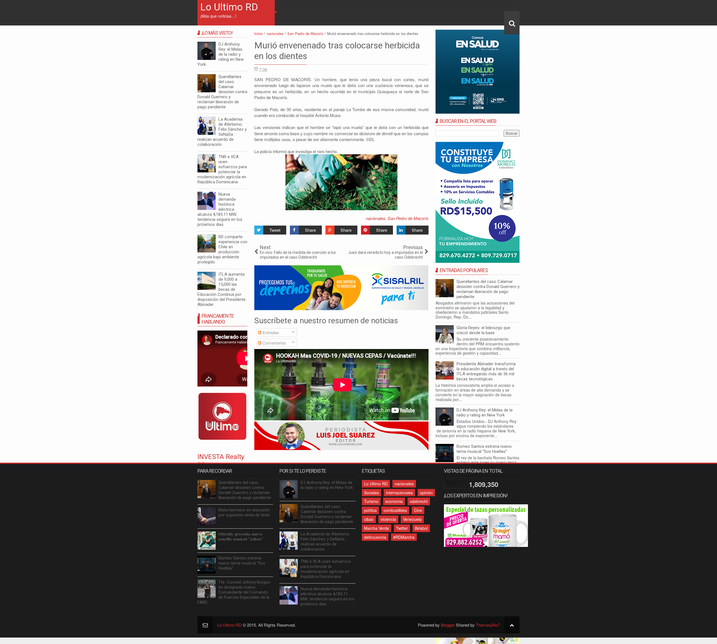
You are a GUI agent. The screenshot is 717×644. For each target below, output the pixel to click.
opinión (426, 492)
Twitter (402, 528)
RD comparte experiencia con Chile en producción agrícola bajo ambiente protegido (222, 249)
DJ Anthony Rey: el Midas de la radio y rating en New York (485, 413)
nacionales (375, 218)
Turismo (371, 501)
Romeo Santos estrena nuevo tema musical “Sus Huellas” (484, 449)
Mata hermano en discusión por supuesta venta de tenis (244, 512)
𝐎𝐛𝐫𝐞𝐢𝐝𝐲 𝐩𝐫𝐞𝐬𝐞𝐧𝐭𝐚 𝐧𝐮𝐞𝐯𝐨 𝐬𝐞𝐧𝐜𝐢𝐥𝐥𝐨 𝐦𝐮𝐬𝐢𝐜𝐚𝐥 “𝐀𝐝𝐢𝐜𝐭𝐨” (240, 536)
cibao (369, 519)
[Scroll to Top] (512, 624)
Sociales (371, 492)
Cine (418, 510)
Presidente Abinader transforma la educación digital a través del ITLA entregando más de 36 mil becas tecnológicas (486, 371)
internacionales (399, 492)
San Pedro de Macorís (408, 218)
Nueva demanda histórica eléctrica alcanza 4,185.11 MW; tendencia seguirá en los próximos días (219, 209)
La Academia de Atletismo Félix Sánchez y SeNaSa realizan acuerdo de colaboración (222, 132)
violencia (388, 519)
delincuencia (375, 537)
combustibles (395, 510)
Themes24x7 (488, 625)
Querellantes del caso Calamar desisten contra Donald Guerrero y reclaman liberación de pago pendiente (488, 289)
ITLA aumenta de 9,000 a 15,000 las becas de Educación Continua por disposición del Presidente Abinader (221, 289)
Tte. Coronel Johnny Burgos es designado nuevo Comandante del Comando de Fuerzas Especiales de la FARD (233, 592)
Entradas (270, 332)
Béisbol (421, 528)
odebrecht (419, 501)
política (370, 510)
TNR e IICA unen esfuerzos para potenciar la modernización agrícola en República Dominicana (222, 169)
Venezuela (412, 519)
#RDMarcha (404, 537)
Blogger (448, 625)
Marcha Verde (376, 528)
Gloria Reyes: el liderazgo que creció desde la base (483, 330)
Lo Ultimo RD (229, 7)
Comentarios (273, 343)
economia (394, 501)
